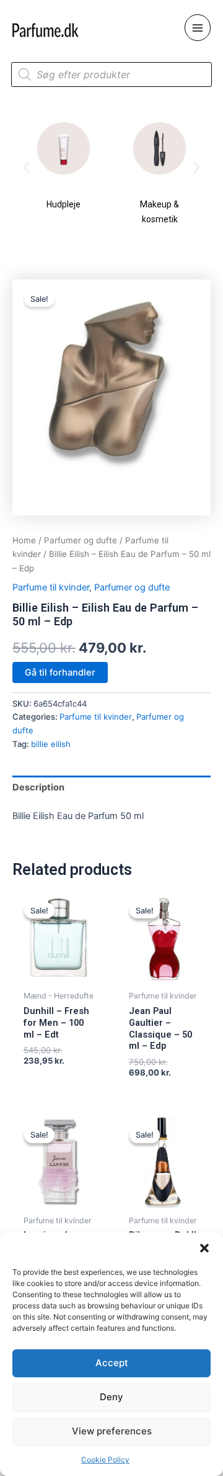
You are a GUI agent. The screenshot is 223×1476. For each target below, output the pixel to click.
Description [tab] (38, 787)
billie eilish (51, 744)
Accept (111, 1363)
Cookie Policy (105, 1459)
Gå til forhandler (60, 672)
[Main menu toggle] (198, 27)
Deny (111, 1397)
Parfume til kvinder (50, 587)
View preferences (112, 1431)
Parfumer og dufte (80, 540)
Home (24, 540)
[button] (204, 1248)
